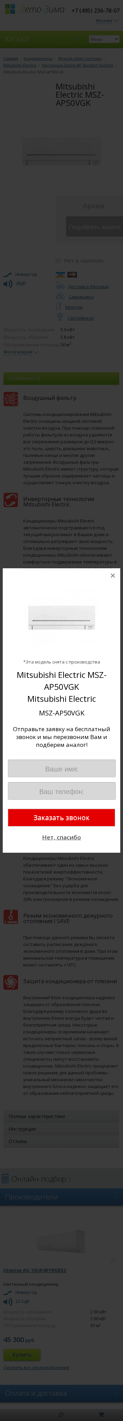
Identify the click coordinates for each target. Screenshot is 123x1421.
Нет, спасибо (61, 837)
